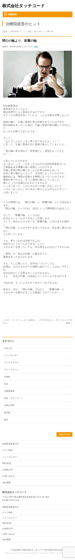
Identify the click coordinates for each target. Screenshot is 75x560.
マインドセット (11, 369)
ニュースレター (11, 355)
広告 (6, 384)
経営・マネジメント (13, 398)
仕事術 (7, 377)
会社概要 (6, 482)
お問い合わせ (8, 476)
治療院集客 (9, 391)
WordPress (22, 553)
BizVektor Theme (38, 553)
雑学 (30, 31)
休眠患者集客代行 (10, 444)
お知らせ (8, 348)
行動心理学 (9, 405)
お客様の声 (7, 469)
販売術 (7, 412)
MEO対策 (6, 463)
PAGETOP (64, 434)
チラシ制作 (7, 450)
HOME (5, 31)
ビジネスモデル (11, 362)
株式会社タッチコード (23, 5)
